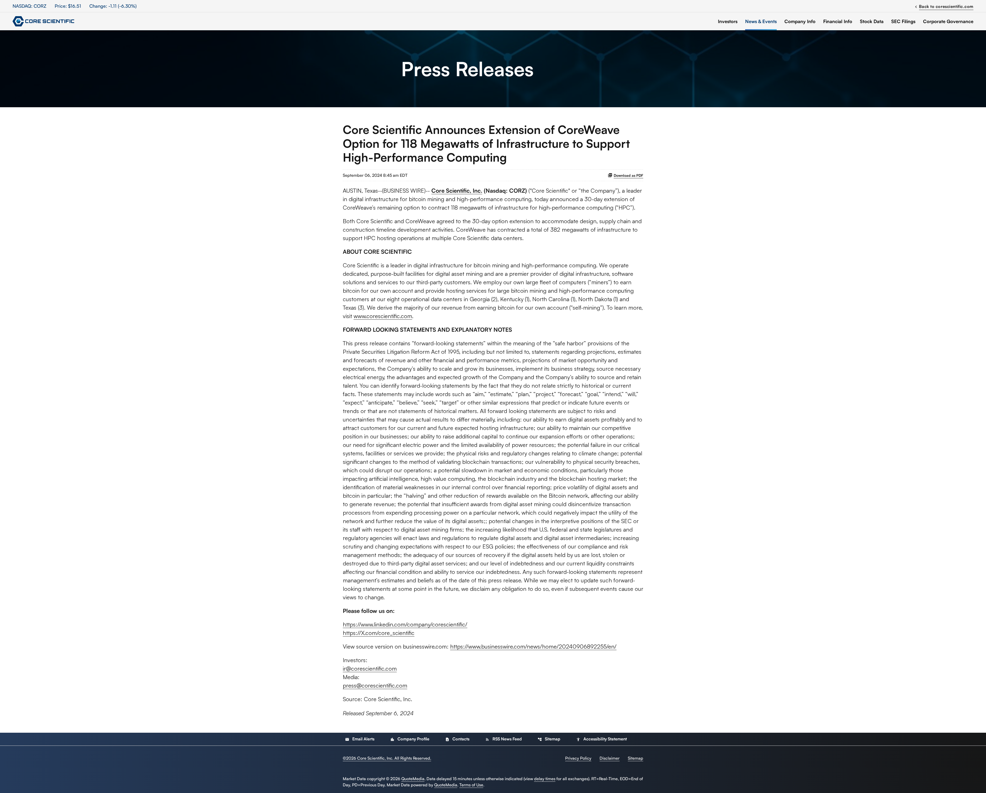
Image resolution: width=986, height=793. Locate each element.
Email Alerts (359, 738)
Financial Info (837, 21)
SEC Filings (903, 21)
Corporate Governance (948, 21)
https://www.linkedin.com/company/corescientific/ (405, 624)
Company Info (800, 21)
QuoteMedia (412, 778)
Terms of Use (471, 784)
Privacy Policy (578, 758)
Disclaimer (610, 758)
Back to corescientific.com (943, 6)
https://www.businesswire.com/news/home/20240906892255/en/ (533, 646)
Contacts (457, 738)
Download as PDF (628, 175)
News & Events (761, 21)
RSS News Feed (503, 738)
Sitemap (549, 738)
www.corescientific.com (383, 315)
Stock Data (872, 21)
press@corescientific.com (375, 685)
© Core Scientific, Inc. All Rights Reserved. (387, 758)
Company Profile (409, 738)
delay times (544, 778)
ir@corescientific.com (370, 668)
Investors (727, 21)
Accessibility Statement (601, 738)
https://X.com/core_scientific (378, 632)
